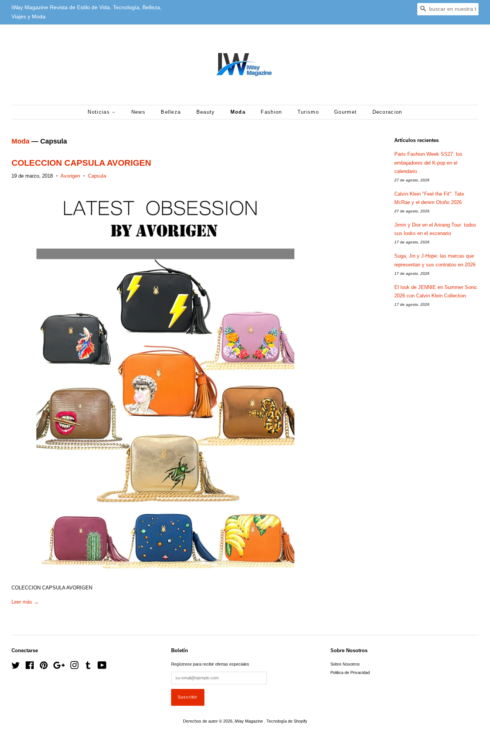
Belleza (171, 112)
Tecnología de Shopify (286, 721)
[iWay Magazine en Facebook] (29, 667)
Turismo (308, 112)
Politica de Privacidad (350, 672)
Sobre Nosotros (345, 664)
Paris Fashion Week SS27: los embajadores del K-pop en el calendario (428, 162)
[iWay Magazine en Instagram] (74, 667)
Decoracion (387, 112)
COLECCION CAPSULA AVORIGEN (81, 163)
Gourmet (345, 112)
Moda (237, 112)
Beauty (205, 112)
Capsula (97, 176)
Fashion (271, 112)
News (138, 112)
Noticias (100, 112)
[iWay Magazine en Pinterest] (43, 667)
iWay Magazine (249, 721)
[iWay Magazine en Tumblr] (88, 667)
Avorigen (70, 176)
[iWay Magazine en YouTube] (102, 667)
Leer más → (25, 602)
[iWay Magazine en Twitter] (15, 667)
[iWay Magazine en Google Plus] (59, 667)
